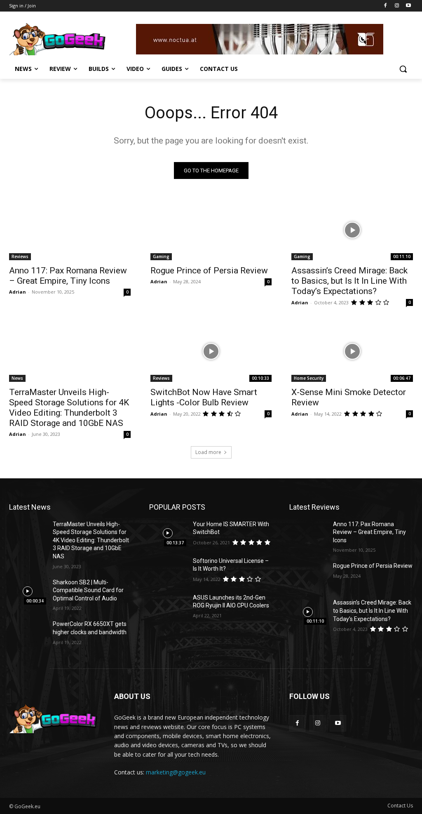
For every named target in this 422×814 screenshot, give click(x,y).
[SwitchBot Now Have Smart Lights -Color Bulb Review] (211, 351)
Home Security (309, 378)
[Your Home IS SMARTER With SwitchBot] (167, 533)
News (17, 378)
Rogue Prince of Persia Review (209, 270)
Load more (208, 452)
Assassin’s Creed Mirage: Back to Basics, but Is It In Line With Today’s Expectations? (349, 281)
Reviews (20, 256)
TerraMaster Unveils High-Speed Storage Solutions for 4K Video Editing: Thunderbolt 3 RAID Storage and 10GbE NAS (69, 407)
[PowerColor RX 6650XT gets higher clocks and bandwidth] (27, 633)
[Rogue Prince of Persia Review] (211, 230)
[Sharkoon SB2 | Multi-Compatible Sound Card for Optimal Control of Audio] (27, 592)
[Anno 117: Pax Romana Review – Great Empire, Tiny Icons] (70, 230)
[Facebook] (385, 6)
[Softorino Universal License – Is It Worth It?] (167, 570)
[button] (403, 69)
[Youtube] (408, 6)
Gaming (161, 256)
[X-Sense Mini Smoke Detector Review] (352, 351)
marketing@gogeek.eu (176, 772)
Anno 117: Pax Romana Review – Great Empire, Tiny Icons (68, 276)
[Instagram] (396, 6)
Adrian (17, 292)
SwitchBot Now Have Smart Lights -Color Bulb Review (203, 397)
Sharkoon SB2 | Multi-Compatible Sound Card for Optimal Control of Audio (88, 590)
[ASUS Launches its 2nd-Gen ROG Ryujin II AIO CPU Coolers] (167, 607)
